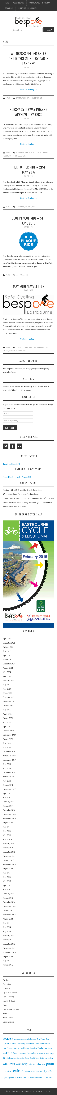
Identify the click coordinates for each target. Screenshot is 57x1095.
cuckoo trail (19, 1048)
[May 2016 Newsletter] (28, 304)
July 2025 (7, 651)
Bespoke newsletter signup (39, 2)
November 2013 (9, 948)
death (27, 1048)
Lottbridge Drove (19, 155)
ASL (28, 1039)
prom (20, 350)
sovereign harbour (36, 1071)
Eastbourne (20, 206)
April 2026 (7, 638)
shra (27, 1071)
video (44, 1078)
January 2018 (8, 785)
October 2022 (8, 705)
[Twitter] (5, 446)
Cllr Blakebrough (19, 1043)
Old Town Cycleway (11, 1009)
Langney (34, 98)
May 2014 (7, 931)
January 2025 (8, 659)
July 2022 (7, 709)
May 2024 (7, 672)
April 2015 (7, 885)
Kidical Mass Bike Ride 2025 (14, 506)
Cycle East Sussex (10, 992)
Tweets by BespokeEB (11, 464)
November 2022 (9, 701)
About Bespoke (18, 2)
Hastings (28, 206)
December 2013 (9, 944)
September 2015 (9, 864)
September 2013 (9, 952)
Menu (5, 41)
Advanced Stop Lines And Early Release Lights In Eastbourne (27, 502)
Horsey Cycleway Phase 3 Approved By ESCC (28, 112)
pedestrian (31, 1064)
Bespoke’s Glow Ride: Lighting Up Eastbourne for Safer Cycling (28, 498)
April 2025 (7, 655)
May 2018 (7, 780)
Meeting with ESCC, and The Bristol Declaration (22, 490)
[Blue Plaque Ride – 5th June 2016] (28, 241)
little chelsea (11, 1058)
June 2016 (7, 831)
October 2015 (8, 860)
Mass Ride (39, 1057)
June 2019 (7, 764)
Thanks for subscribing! (27, 8)
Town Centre (8, 1017)
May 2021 (7, 722)
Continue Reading (28, 89)
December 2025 (9, 642)
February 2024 (8, 680)
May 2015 (7, 881)
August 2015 (8, 868)
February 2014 (8, 935)
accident (19, 98)
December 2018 (9, 772)
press (43, 1064)
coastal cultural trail (24, 347)
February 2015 (8, 893)
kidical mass (44, 1053)
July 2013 (7, 960)
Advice (5, 980)
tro (31, 1077)
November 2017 (9, 789)
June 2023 (7, 688)
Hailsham (23, 1053)
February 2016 (8, 843)
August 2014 (8, 918)
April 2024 (7, 676)
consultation (7, 1048)
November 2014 (9, 906)
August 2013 (8, 956)
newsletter (13, 350)
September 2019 (9, 760)
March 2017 (7, 797)
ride (33, 206)
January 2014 (8, 939)
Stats (12, 1077)
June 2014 (7, 927)
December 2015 (9, 852)
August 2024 (8, 668)
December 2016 (9, 810)
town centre (22, 1077)
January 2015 (8, 898)
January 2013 (8, 964)
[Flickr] (19, 446)
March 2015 (7, 889)
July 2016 (7, 826)
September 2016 (9, 818)
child (11, 1044)
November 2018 (9, 776)
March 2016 (7, 839)
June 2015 (7, 877)
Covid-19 (6, 988)
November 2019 (9, 755)
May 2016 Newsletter (28, 286)
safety (9, 1071)
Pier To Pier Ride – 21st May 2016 (28, 169)
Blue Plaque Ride (22, 275)
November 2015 (9, 856)
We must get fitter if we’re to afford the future (21, 494)
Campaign (7, 984)
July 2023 (7, 684)
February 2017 (8, 801)
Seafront (6, 1013)
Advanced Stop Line (20, 1039)
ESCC (10, 1053)
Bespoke (33, 1039)
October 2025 (8, 647)
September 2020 (9, 734)
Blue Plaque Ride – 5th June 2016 (28, 220)
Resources (9, 8)
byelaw (6, 1043)
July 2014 (7, 923)
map (32, 1057)
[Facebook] (12, 446)
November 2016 (9, 814)
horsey (31, 152)
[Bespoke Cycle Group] (28, 21)
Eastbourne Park (22, 152)
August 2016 (8, 822)
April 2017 (7, 793)
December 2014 (9, 902)
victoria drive (37, 1077)
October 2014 (8, 910)
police (39, 98)
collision (26, 98)
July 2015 (7, 872)
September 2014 (9, 914)
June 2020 (7, 747)
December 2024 (9, 663)
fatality (17, 1053)
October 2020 (8, 730)
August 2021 (8, 718)
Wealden (49, 1077)
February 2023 (8, 697)
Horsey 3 (38, 152)
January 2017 (8, 806)
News (8, 98)
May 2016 (7, 835)
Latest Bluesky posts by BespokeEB (17, 477)
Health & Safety (9, 1001)
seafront (26, 350)
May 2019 (7, 768)
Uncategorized (8, 1021)
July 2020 (7, 743)
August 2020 (8, 739)
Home (7, 2)
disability (33, 1048)
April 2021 (7, 726)
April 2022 (7, 714)
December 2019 (9, 751)
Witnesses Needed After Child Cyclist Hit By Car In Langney (28, 58)
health (30, 1053)
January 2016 (8, 847)
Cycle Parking (8, 996)
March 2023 (7, 693)
